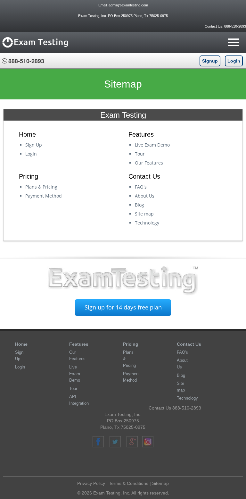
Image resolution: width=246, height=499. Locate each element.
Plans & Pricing (41, 187)
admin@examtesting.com (128, 5)
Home (21, 344)
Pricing (130, 344)
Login (233, 60)
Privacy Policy (91, 483)
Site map (144, 214)
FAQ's (141, 187)
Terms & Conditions (128, 483)
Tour (140, 154)
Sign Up (33, 145)
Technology (147, 223)
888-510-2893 (234, 26)
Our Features (149, 163)
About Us (144, 196)
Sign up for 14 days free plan (123, 307)
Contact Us (189, 344)
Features (78, 344)
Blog (139, 205)
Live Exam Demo (152, 145)
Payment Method (43, 196)
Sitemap (160, 483)
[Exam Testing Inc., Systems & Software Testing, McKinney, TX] (126, 463)
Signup (210, 60)
